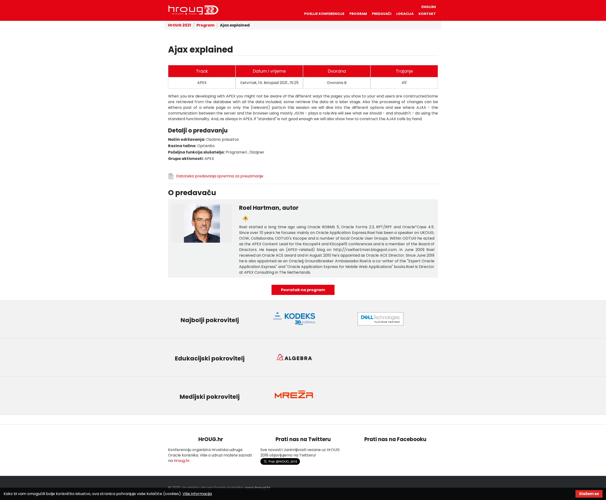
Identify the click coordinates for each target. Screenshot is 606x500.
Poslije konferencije (324, 13)
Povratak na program (303, 290)
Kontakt (427, 13)
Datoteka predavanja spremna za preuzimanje (219, 176)
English (428, 6)
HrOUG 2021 (179, 25)
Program (358, 13)
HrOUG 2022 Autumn (193, 10)
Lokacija (405, 13)
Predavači (381, 13)
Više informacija (197, 493)
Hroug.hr (182, 460)
